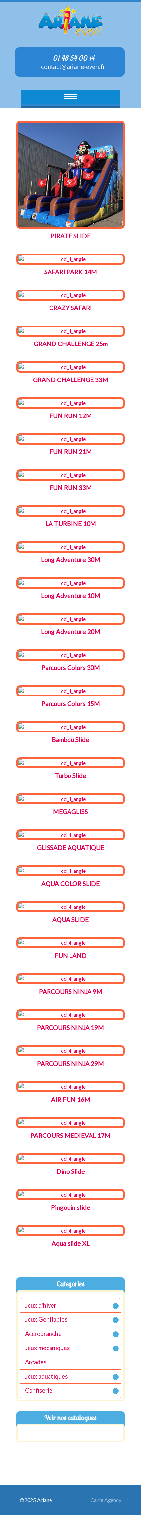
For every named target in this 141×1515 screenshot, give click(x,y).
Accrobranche (43, 1333)
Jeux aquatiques (46, 1376)
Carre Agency (106, 1500)
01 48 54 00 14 (72, 57)
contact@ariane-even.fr (72, 67)
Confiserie (38, 1390)
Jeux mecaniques (47, 1347)
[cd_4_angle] (70, 175)
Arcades (35, 1362)
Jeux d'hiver (40, 1305)
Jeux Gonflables (46, 1319)
